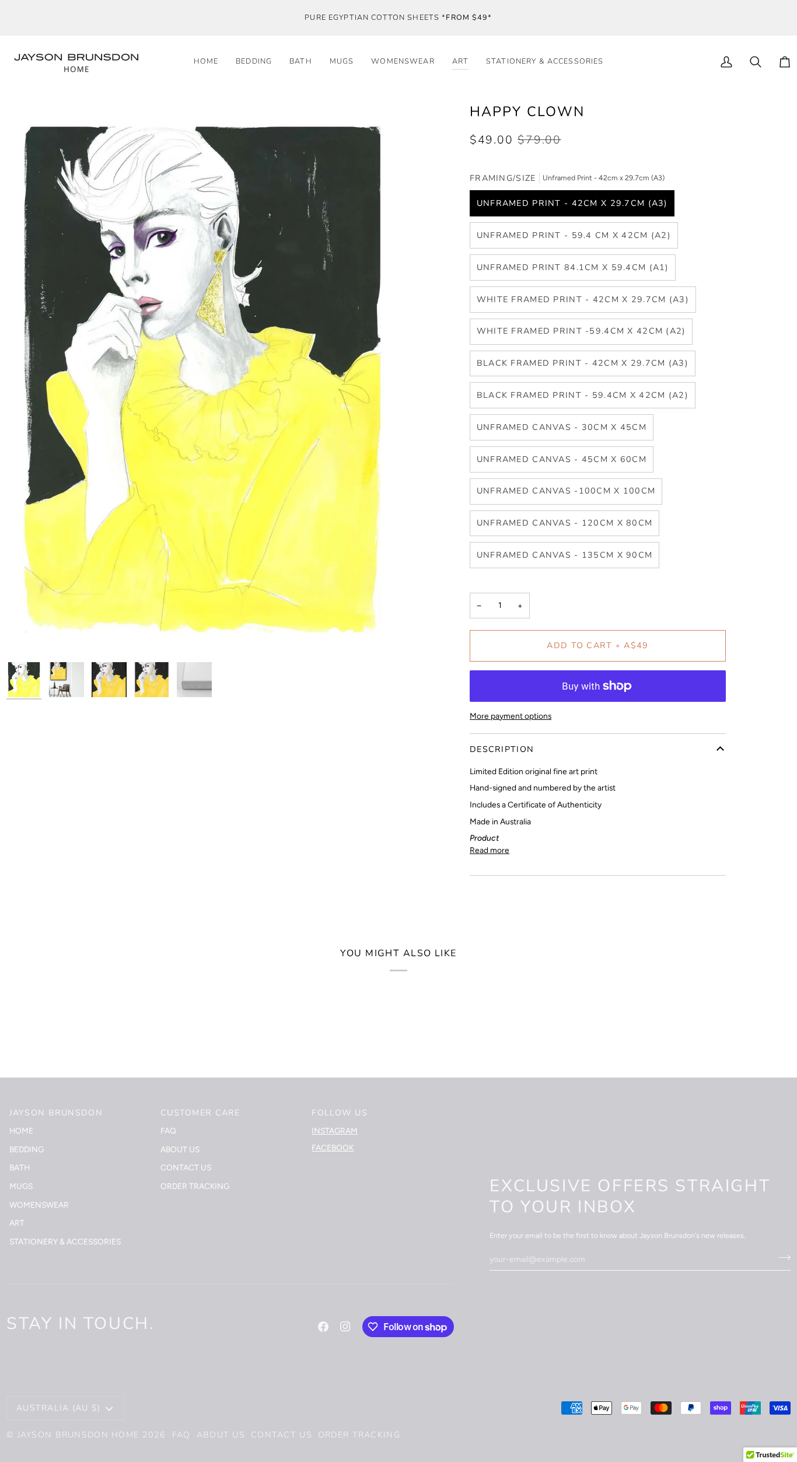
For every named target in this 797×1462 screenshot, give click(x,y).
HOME (21, 1130)
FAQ (168, 1130)
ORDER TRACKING (194, 1186)
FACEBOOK (333, 1147)
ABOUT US (180, 1149)
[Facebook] (323, 1326)
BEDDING (26, 1149)
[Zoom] (28, 634)
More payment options (510, 715)
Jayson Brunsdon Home (78, 1434)
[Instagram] (345, 1326)
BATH (19, 1167)
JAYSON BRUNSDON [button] (56, 1112)
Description (502, 749)
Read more (489, 850)
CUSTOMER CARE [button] (200, 1112)
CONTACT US (185, 1167)
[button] (544, 62)
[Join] (781, 1257)
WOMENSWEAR (39, 1204)
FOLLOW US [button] (340, 1112)
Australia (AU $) (58, 1408)
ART (17, 1222)
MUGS (21, 1186)
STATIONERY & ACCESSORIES (65, 1241)
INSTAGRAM (335, 1130)
